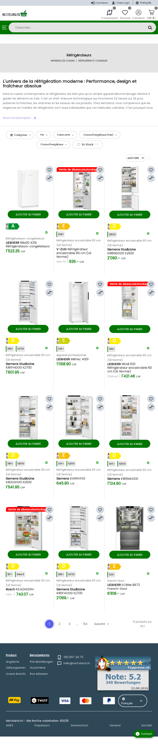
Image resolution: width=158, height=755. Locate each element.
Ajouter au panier (28, 214)
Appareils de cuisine (63, 60)
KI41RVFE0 (70, 478)
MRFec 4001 (72, 359)
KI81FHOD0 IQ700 (70, 591)
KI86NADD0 (122, 478)
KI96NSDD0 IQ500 (121, 251)
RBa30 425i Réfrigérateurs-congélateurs (28, 244)
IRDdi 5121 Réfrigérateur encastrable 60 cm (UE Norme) (129, 368)
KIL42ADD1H (20, 589)
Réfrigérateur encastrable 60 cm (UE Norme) (74, 253)
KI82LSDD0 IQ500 (20, 480)
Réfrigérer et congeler (92, 60)
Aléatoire (133, 158)
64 (85, 624)
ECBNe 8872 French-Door (123, 587)
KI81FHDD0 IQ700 (20, 366)
